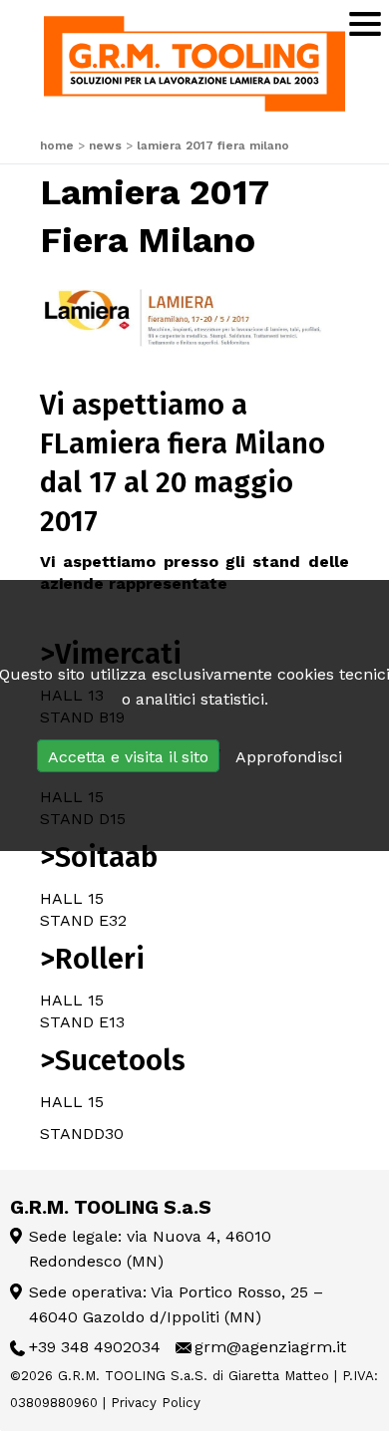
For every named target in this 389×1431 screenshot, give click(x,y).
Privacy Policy (155, 1402)
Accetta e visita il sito (128, 756)
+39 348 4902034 (95, 1346)
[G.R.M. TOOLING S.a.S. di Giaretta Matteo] (194, 64)
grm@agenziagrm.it (270, 1346)
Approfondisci (288, 756)
